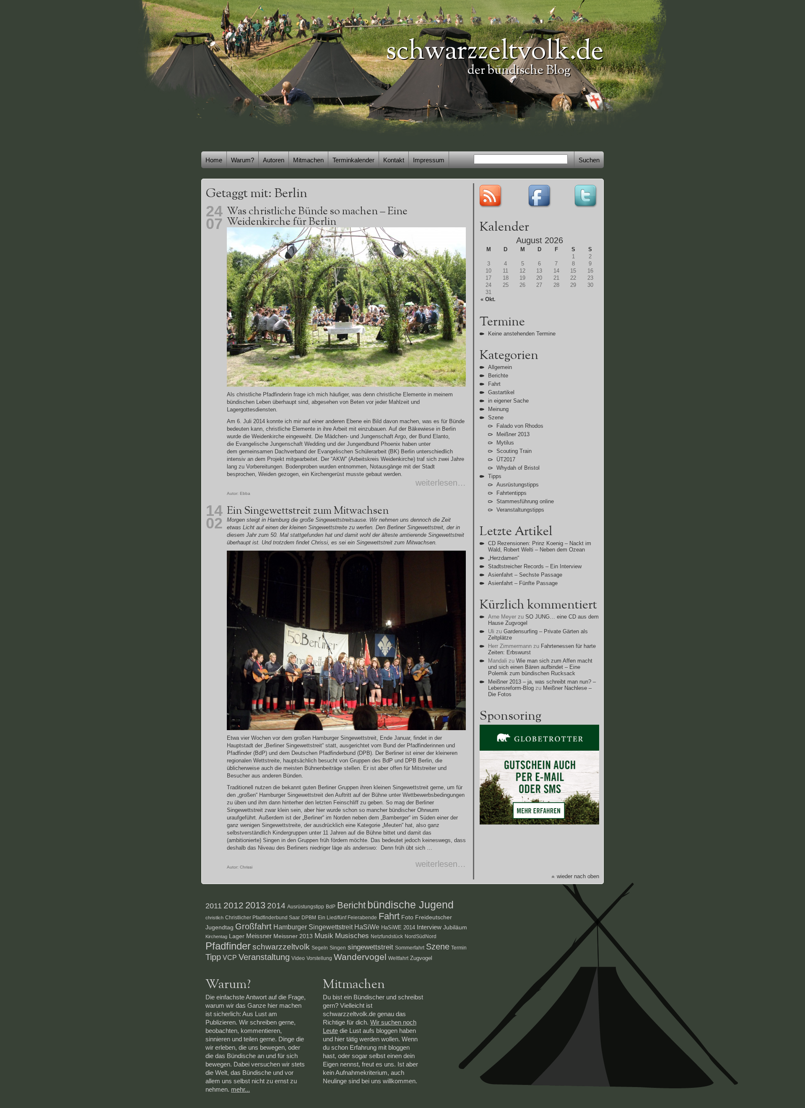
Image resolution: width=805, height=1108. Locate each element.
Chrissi (246, 867)
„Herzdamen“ (503, 558)
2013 (255, 905)
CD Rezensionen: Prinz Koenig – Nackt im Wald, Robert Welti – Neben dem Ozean (539, 546)
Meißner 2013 (513, 434)
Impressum (428, 160)
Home (213, 160)
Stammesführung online (525, 501)
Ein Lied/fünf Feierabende (347, 918)
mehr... (240, 1089)
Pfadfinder (228, 946)
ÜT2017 (505, 459)
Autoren (273, 160)
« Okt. (488, 299)
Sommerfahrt (409, 948)
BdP (330, 907)
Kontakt (393, 160)
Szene (496, 417)
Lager (236, 936)
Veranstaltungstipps (520, 510)
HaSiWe (366, 927)
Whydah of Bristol (518, 468)
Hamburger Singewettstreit (313, 927)
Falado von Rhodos (519, 426)
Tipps (494, 476)
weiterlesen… (440, 482)
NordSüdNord (420, 936)
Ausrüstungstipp (305, 907)
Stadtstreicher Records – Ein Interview (535, 566)
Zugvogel (421, 958)
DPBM (308, 918)
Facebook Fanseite (539, 195)
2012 (233, 905)
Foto (407, 917)
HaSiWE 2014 (398, 927)
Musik (323, 935)
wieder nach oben (578, 876)
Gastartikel (501, 392)
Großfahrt (253, 926)
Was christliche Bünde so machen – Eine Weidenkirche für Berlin (317, 216)
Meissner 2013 (293, 936)
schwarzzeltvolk (281, 946)
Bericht (351, 905)
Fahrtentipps (511, 493)
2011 (213, 906)
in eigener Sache (508, 401)
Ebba (245, 493)
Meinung (498, 409)
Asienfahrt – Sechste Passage (525, 575)
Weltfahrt (398, 958)
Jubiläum (455, 927)
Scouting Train (514, 451)
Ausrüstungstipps (517, 484)
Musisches (352, 935)
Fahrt (494, 384)
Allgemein (500, 367)
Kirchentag (216, 936)
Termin (459, 948)
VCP (230, 957)
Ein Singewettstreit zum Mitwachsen (308, 511)
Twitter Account (586, 195)
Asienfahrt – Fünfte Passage (523, 583)
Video (298, 958)
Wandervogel (360, 957)
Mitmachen (308, 160)
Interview (429, 927)
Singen (338, 948)
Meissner (259, 936)
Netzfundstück (387, 936)
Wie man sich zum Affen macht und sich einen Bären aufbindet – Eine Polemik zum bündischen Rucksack (540, 667)
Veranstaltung (264, 957)
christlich (214, 917)
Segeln (320, 948)
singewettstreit (370, 947)
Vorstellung (319, 958)
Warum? (242, 160)
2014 (276, 905)
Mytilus (505, 443)
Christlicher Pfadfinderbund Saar (262, 918)
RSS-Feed (492, 195)
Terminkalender (353, 160)
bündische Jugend (410, 904)
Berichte (498, 375)
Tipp (213, 957)
